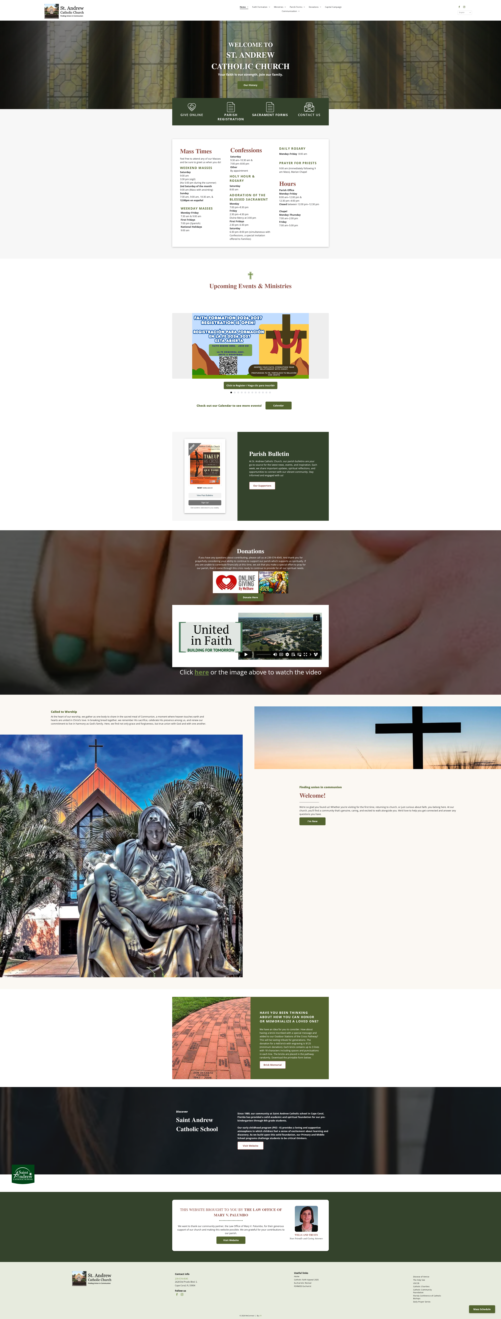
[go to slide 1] (231, 392)
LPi (260, 1315)
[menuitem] (244, 7)
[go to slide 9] (259, 392)
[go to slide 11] (266, 392)
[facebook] (459, 7)
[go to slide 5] (245, 392)
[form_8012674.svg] (231, 111)
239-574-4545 (181, 1278)
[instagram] (464, 7)
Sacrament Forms (270, 115)
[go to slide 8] (256, 392)
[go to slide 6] (249, 392)
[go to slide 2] (234, 392)
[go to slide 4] (242, 392)
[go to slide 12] (270, 392)
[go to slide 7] (252, 392)
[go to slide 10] (263, 392)
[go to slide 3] (238, 392)
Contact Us (309, 115)
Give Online (191, 115)
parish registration (231, 117)
